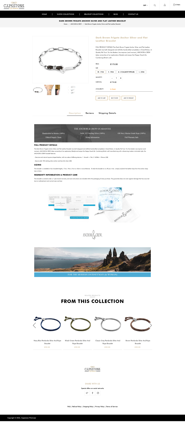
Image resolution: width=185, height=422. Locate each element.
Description (75, 113)
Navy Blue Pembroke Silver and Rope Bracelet (47, 342)
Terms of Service (112, 407)
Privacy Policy (99, 407)
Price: (97, 64)
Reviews (90, 113)
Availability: (100, 89)
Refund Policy (76, 407)
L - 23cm (141, 72)
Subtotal (99, 82)
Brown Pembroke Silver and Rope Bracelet (138, 342)
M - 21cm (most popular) (126, 72)
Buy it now (114, 98)
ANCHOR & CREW (76, 24)
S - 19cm (111, 72)
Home (65, 24)
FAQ (69, 407)
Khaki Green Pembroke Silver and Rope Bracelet (77, 342)
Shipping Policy (88, 407)
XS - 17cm (101, 72)
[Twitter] (87, 393)
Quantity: (99, 77)
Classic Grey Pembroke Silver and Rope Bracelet (107, 342)
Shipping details (107, 113)
